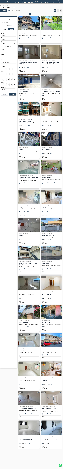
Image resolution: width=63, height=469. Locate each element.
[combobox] (8, 22)
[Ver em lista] (58, 10)
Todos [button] (3, 43)
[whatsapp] (60, 465)
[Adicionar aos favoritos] (38, 18)
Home (1, 5)
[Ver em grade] (55, 10)
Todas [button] (3, 35)
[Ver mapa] (61, 10)
